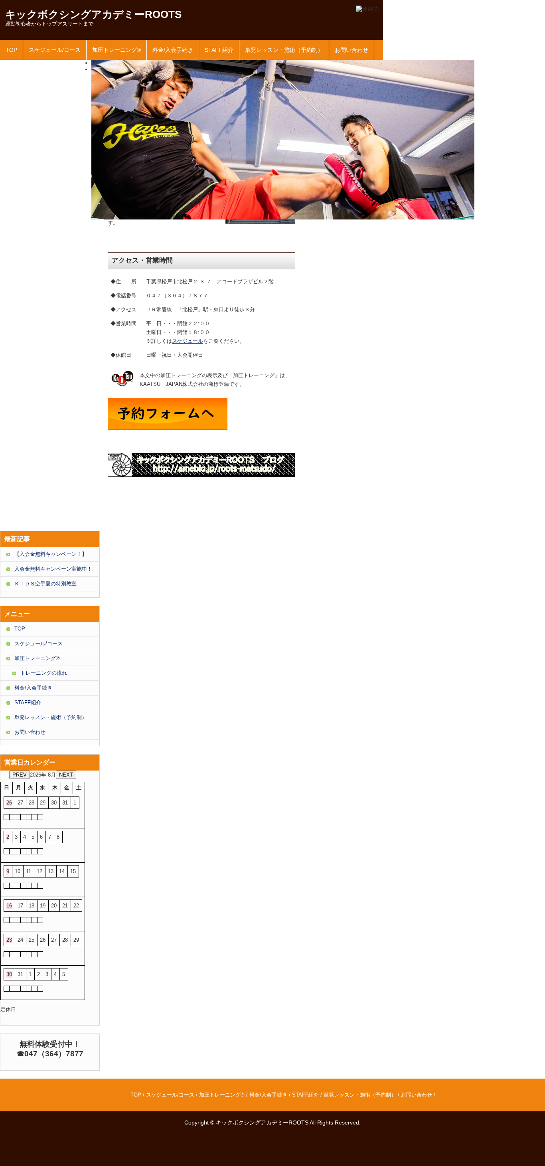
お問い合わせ (351, 50)
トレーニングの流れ (43, 673)
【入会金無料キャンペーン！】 (50, 554)
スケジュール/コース (55, 50)
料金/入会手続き (172, 50)
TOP (11, 50)
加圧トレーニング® (116, 50)
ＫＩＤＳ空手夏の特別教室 (45, 584)
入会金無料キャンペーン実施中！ (53, 569)
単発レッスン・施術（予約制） (284, 50)
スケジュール (187, 341)
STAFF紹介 (219, 50)
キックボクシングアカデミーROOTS (93, 14)
